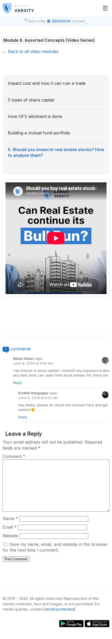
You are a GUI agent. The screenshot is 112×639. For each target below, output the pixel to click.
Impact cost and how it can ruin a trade (47, 83)
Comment (14, 456)
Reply (17, 382)
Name (10, 518)
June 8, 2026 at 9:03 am (38, 398)
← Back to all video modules (31, 51)
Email (10, 527)
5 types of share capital (31, 100)
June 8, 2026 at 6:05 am (33, 363)
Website (10, 535)
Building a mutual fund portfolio (39, 132)
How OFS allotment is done (35, 116)
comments (20, 348)
